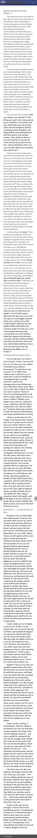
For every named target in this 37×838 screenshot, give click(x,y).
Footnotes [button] (7, 836)
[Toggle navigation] (33, 2)
